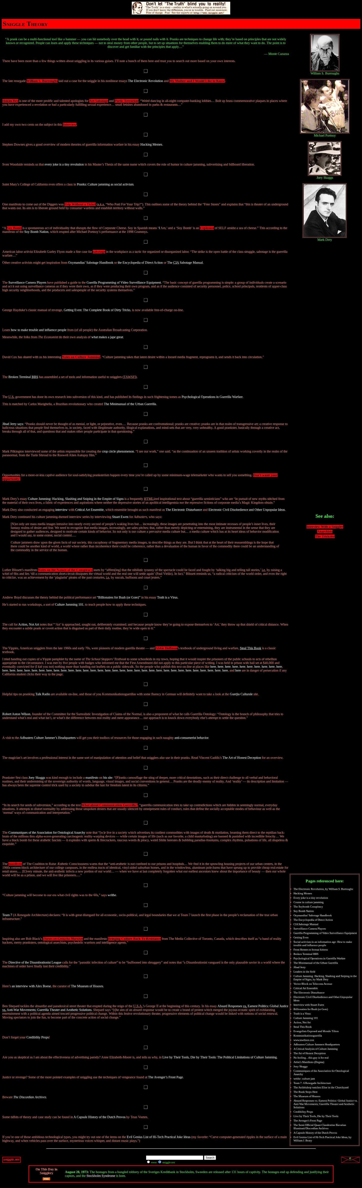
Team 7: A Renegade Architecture (312, 1083)
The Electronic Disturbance (184, 509)
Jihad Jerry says (12, 424)
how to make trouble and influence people (38, 330)
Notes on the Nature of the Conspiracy (65, 570)
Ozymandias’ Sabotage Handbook (90, 262)
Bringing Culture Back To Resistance (134, 938)
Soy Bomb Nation (36, 231)
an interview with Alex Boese (31, 986)
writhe (112, 895)
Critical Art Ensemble (89, 509)
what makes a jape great (107, 337)
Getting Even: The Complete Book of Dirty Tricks (97, 310)
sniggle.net (168, 1162)
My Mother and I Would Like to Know (197, 81)
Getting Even (301, 937)
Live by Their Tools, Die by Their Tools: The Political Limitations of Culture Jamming (219, 1057)
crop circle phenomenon (118, 451)
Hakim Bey (10, 101)
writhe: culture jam (304, 1078)
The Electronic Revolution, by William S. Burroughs (323, 889)
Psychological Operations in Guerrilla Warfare (212, 397)
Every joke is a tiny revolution (310, 897)
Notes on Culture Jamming (81, 357)
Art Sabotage (98, 101)
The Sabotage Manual (185, 262)
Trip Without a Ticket (80, 204)
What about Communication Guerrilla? (109, 805)
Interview (69, 124)
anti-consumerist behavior (191, 737)
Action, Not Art (28, 624)
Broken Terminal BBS (305, 954)
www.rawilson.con (303, 1040)
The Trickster (325, 536)
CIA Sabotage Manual (305, 924)
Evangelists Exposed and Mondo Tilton (316, 1031)
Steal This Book (302, 1026)
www (153, 1162)
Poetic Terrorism (126, 101)
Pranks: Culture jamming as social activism (105, 184)
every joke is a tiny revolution (64, 164)
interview (61, 509)
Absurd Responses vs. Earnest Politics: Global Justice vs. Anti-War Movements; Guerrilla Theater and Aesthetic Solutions (325, 1104)
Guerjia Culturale (241, 694)
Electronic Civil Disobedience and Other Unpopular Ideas (246, 509)
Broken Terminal (23, 377)
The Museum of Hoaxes (87, 986)
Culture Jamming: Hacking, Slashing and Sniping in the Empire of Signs (76, 499)
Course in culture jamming (308, 902)
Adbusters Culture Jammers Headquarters (316, 1044)
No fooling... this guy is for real (311, 1057)
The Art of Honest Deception (241, 757)
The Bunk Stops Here (305, 1091)
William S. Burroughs (42, 81)
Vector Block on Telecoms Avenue (312, 983)
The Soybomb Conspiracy (308, 906)
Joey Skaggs (36, 777)
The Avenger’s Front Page (165, 1077)
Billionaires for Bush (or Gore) (310, 1009)
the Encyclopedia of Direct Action (140, 262)
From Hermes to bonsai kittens (310, 949)
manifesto (91, 777)
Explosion (207, 228)
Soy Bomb (14, 228)
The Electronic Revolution (145, 81)
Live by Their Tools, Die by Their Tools (315, 1116)
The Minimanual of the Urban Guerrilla (130, 404)
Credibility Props (37, 1037)
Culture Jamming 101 (69, 604)
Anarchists (324, 531)
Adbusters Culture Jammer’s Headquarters (48, 737)
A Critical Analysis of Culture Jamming (315, 1048)
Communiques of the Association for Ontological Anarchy (46, 832)
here (213, 666)
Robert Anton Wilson (16, 714)
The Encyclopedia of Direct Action (313, 919)
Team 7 (7, 915)
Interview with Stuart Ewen (308, 1004)
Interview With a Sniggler (324, 526)
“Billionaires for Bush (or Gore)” (118, 597)
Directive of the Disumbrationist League (34, 962)
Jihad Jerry (299, 967)
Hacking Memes (151, 144)
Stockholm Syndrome (101, 1176)
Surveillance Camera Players (27, 282)
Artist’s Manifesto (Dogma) (308, 1062)
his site (107, 777)
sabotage (99, 251)
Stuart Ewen (120, 517)
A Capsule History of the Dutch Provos (99, 1117)
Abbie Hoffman (166, 648)
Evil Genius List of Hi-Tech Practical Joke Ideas (158, 1137)
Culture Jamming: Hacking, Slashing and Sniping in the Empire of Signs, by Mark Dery (325, 977)
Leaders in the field (304, 971)
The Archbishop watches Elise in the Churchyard (321, 1087)
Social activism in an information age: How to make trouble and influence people (322, 943)
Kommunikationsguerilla (307, 1035)
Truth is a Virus (167, 597)
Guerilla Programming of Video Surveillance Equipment (124, 282)
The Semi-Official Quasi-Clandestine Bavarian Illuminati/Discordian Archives (319, 1126)
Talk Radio (42, 694)
